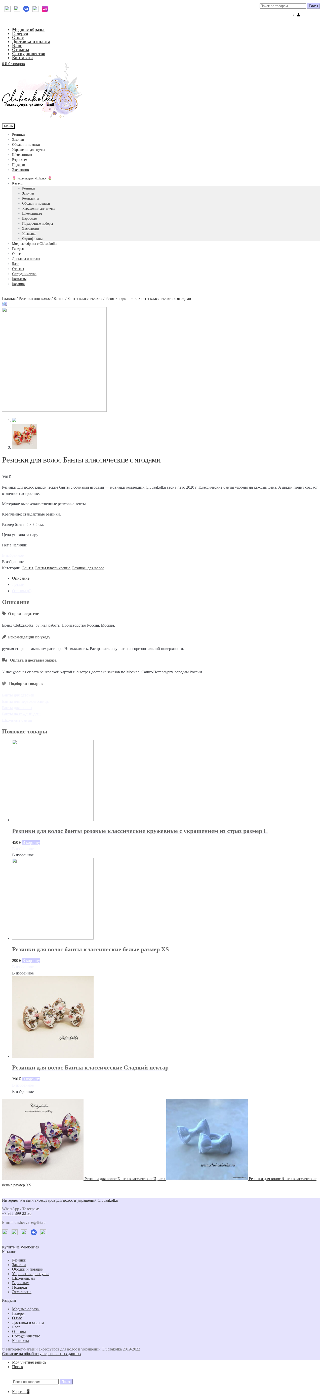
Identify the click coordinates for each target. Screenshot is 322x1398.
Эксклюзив (20, 170)
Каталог (18, 183)
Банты (59, 298)
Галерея (20, 33)
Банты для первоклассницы (26, 701)
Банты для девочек (18, 695)
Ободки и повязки (26, 145)
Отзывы (20, 49)
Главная (9, 298)
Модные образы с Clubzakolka (34, 244)
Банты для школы (17, 708)
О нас (18, 37)
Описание (20, 578)
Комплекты (30, 198)
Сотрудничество (28, 53)
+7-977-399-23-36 (16, 1213)
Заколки (18, 140)
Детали (18, 584)
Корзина (18, 284)
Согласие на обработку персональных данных (41, 1354)
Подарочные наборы (37, 223)
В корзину (31, 842)
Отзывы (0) (21, 591)
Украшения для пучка (28, 150)
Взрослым (19, 160)
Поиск (313, 6)
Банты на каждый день (21, 714)
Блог (17, 45)
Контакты (22, 57)
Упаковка (29, 234)
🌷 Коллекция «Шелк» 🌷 (32, 178)
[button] (13, 555)
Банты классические (84, 298)
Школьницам (22, 155)
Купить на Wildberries (20, 1247)
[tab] (166, 578)
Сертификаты (32, 239)
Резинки (18, 134)
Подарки (18, 165)
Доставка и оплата (31, 41)
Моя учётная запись (29, 1362)
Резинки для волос (35, 298)
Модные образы (28, 29)
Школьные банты (17, 720)
